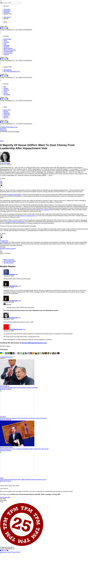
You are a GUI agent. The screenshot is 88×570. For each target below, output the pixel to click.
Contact (5, 88)
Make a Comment (8, 259)
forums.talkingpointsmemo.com (34, 343)
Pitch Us (6, 117)
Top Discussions (8, 262)
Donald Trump (4, 248)
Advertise (6, 90)
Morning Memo (8, 48)
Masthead (6, 113)
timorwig (12, 274)
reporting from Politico (14, 194)
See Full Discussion (9, 261)
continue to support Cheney (27, 215)
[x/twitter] (4, 28)
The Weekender (8, 51)
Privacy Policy (15, 552)
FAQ (4, 87)
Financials (6, 114)
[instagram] (6, 28)
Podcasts (6, 12)
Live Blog (6, 42)
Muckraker (6, 45)
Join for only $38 (5, 497)
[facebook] (2, 28)
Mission (5, 111)
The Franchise (7, 53)
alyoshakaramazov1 (15, 329)
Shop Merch (7, 17)
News (5, 40)
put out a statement (44, 209)
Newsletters (7, 11)
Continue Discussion (6, 357)
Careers (5, 116)
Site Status (6, 94)
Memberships (7, 70)
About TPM (6, 110)
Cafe (4, 43)
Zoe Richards (6, 163)
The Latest (6, 9)
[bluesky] (0, 28)
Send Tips (3, 128)
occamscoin (13, 317)
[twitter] (4, 550)
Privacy (5, 93)
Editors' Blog (7, 39)
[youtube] (7, 28)
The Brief (6, 47)
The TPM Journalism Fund (11, 71)
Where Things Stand (9, 50)
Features (6, 54)
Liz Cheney (12, 248)
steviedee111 (13, 286)
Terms (5, 91)
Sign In (2, 130)
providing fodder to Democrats (15, 221)
